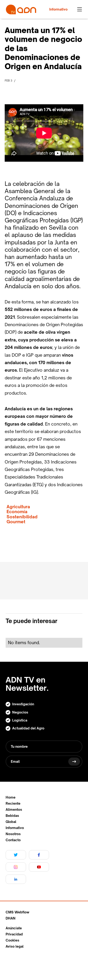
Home (10, 797)
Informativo (15, 828)
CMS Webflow (17, 912)
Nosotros (13, 834)
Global (11, 821)
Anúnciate (14, 928)
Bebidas (12, 815)
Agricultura (18, 506)
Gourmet (16, 521)
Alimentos (14, 809)
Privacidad (14, 934)
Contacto (13, 840)
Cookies (12, 940)
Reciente (13, 803)
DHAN (10, 918)
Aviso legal (14, 946)
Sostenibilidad (22, 516)
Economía (17, 511)
